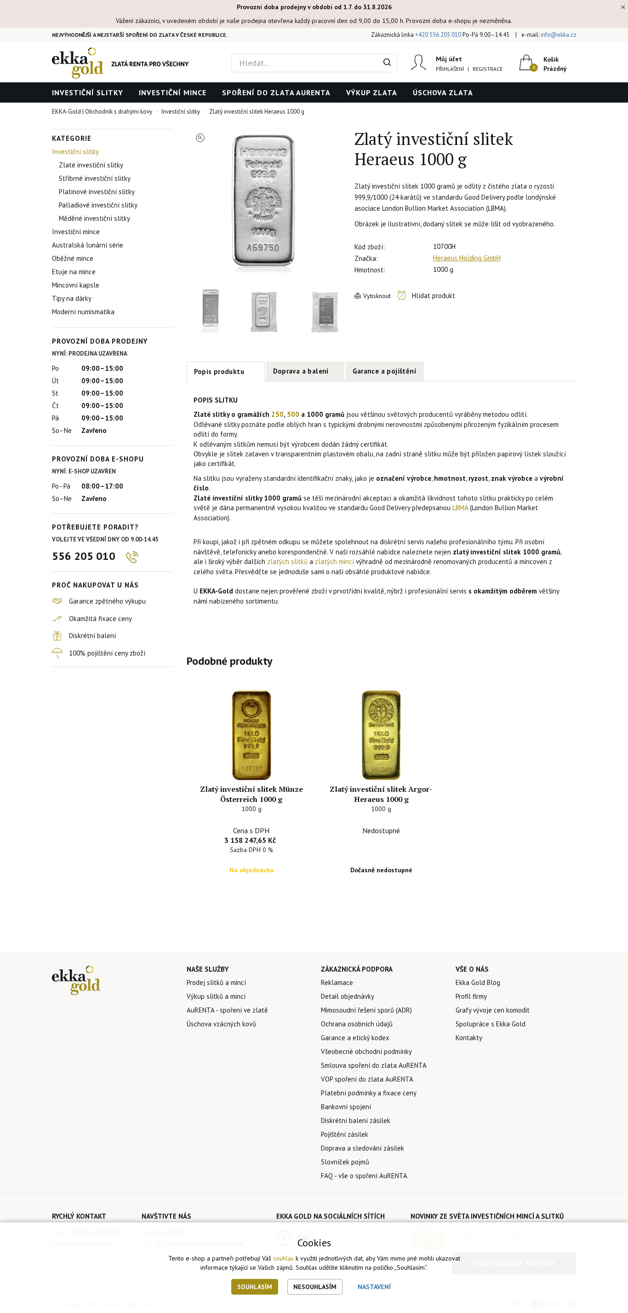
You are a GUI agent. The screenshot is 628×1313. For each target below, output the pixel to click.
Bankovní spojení (346, 1106)
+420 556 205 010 (438, 35)
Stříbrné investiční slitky (95, 178)
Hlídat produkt (433, 295)
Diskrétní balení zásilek (355, 1120)
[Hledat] (387, 63)
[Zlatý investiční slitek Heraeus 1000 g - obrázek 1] (264, 206)
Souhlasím (254, 1287)
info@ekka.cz (558, 35)
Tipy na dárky (71, 298)
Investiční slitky (87, 92)
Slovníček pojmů (345, 1162)
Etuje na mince (74, 271)
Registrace (487, 68)
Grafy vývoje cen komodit (493, 1010)
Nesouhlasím (315, 1287)
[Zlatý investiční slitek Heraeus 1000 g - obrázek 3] (264, 312)
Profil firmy (471, 996)
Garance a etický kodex (355, 1037)
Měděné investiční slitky (94, 218)
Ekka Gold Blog (478, 982)
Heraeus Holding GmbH (467, 257)
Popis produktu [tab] (219, 371)
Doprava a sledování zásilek (362, 1148)
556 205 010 (83, 556)
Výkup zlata (371, 92)
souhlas (283, 1258)
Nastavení (374, 1287)
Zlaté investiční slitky (91, 165)
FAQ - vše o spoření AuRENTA (364, 1175)
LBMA (460, 507)
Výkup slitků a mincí (216, 996)
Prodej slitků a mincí (216, 982)
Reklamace (337, 982)
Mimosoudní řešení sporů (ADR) (366, 1010)
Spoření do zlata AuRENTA (276, 92)
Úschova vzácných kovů (221, 1023)
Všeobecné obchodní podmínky (366, 1051)
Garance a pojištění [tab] (385, 371)
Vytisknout (377, 296)
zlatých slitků (287, 561)
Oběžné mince (72, 258)
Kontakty (469, 1037)
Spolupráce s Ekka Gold (490, 1023)
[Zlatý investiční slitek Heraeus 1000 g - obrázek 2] (211, 312)
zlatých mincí (334, 561)
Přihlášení (450, 68)
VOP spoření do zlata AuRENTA (367, 1079)
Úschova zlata (443, 92)
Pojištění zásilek (344, 1134)
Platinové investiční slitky (97, 191)
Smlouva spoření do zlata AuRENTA (374, 1065)
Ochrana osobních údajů (357, 1023)
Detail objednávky (347, 996)
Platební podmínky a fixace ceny (369, 1092)
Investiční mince (172, 92)
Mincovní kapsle (75, 285)
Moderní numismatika (83, 311)
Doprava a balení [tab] (301, 371)
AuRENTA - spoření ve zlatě (227, 1010)
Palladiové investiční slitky (98, 205)
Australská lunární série (87, 245)
